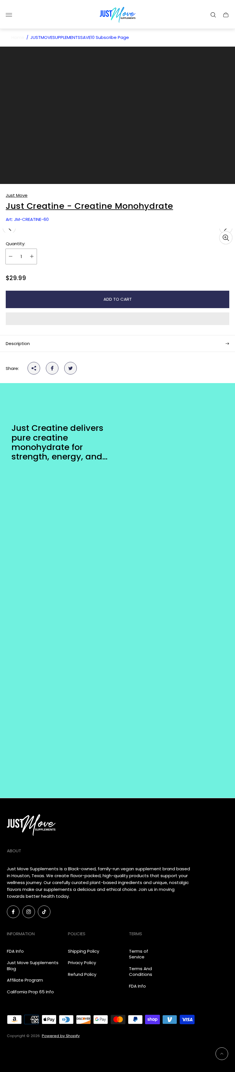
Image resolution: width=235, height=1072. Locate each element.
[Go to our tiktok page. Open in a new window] (44, 911)
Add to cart (117, 299)
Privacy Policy (82, 963)
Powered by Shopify (61, 1036)
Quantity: (15, 243)
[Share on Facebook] (52, 368)
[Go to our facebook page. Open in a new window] (13, 911)
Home (17, 37)
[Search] (213, 15)
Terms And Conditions (140, 972)
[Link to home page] (31, 825)
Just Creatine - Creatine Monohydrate (89, 206)
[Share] (34, 368)
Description (18, 343)
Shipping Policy (83, 951)
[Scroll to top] (222, 1053)
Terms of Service (138, 954)
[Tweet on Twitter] (70, 368)
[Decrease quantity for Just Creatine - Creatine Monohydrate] (10, 256)
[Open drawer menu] (9, 15)
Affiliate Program (25, 980)
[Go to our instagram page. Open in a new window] (28, 911)
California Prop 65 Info (30, 992)
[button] (117, 318)
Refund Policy (82, 974)
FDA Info (15, 951)
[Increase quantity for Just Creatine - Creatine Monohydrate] (32, 256)
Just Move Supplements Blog (32, 966)
